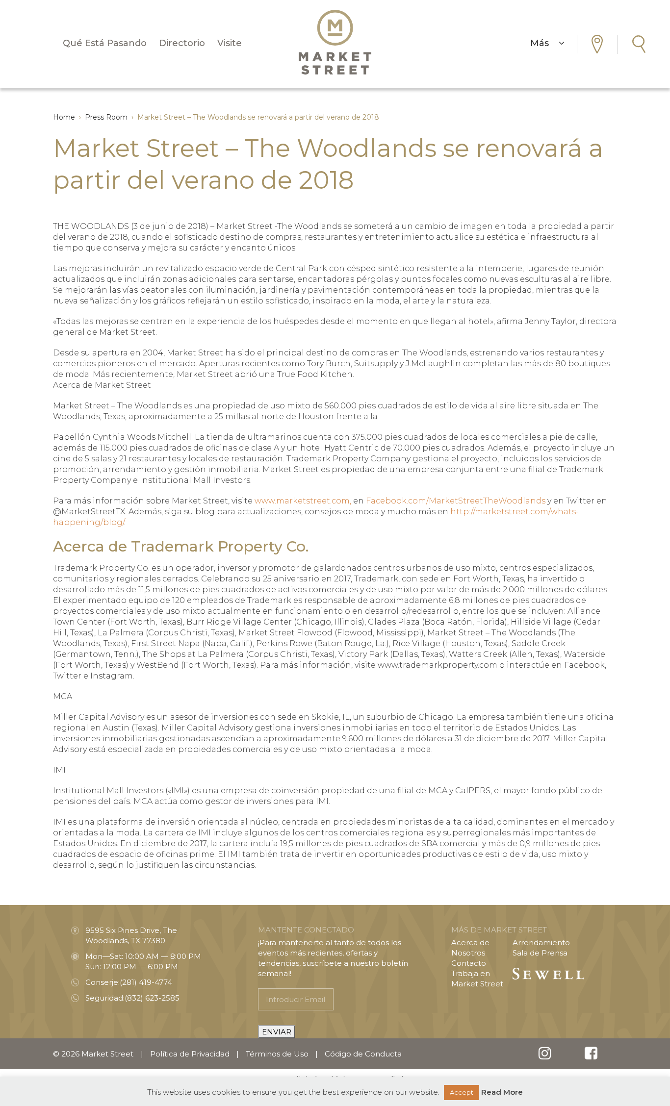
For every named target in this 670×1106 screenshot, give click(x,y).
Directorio (182, 43)
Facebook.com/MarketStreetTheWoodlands (455, 500)
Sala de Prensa (540, 952)
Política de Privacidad (190, 1053)
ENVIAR (276, 1031)
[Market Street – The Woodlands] (335, 42)
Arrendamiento (541, 942)
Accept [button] (461, 1092)
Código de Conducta (363, 1053)
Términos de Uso (277, 1053)
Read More (502, 1092)
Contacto (468, 963)
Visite (229, 43)
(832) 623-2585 (152, 998)
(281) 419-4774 (146, 982)
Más (544, 43)
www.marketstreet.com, (303, 500)
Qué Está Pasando (105, 43)
